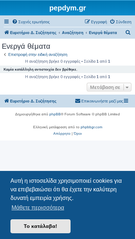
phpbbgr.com (91, 127)
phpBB (55, 114)
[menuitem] (31, 22)
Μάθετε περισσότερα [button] (38, 208)
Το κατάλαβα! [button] (40, 226)
